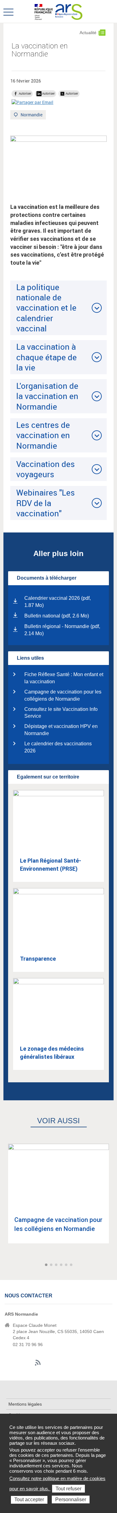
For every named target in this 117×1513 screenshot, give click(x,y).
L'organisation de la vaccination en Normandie (47, 396)
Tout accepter (29, 1499)
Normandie (31, 115)
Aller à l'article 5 (67, 1265)
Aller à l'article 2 (52, 1265)
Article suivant (112, 1265)
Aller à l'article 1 (47, 1265)
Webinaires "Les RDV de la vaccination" (45, 503)
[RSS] (38, 1363)
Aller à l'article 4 (62, 1265)
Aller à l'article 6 (72, 1265)
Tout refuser (68, 1488)
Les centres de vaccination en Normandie (43, 435)
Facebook (18, 1363)
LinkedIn (9, 1363)
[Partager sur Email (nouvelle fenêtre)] (32, 102)
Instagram (28, 1363)
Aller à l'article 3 (57, 1265)
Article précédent (5, 1265)
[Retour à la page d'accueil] (68, 11)
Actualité (88, 32)
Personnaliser (70, 1499)
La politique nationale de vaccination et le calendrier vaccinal (46, 308)
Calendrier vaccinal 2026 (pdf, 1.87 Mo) (57, 601)
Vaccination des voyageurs (45, 469)
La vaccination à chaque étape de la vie (46, 357)
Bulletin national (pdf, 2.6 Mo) (56, 615)
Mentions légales (25, 1404)
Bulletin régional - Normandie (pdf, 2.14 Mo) (62, 630)
